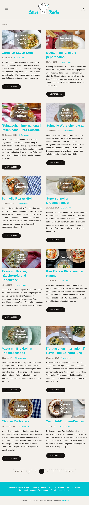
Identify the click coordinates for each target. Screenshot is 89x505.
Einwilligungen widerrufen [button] (61, 490)
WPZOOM (65, 500)
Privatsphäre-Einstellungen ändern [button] (67, 487)
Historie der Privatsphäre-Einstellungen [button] (33, 490)
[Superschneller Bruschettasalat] (65, 177)
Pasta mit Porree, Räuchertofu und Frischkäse (14, 276)
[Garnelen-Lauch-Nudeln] (21, 31)
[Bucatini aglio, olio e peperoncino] (65, 31)
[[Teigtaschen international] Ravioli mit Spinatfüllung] (65, 327)
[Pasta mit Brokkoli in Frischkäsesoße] (21, 327)
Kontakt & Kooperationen (41, 487)
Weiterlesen (11, 86)
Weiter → (69, 471)
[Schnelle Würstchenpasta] (65, 104)
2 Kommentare (63, 281)
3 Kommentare (64, 426)
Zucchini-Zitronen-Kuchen (65, 421)
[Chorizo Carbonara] (21, 400)
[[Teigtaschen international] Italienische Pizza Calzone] (21, 104)
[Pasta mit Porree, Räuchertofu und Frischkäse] (21, 250)
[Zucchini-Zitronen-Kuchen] (65, 400)
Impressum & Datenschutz (19, 487)
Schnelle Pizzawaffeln (18, 198)
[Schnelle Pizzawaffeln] (21, 177)
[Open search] (83, 8)
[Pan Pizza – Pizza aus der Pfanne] (65, 250)
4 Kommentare (19, 58)
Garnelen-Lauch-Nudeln (19, 52)
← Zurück (19, 471)
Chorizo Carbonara (15, 421)
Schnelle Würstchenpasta (65, 125)
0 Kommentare (65, 62)
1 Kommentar (24, 135)
